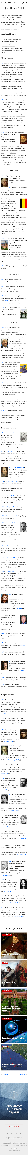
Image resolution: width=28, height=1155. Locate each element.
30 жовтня (18, 467)
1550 (10, 467)
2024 (2, 907)
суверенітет (22, 213)
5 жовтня (22, 1074)
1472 (2, 451)
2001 (2, 362)
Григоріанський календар (10, 39)
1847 (2, 507)
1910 (14, 507)
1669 (2, 730)
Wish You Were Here (7, 310)
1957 (2, 286)
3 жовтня (5, 1074)
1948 (10, 861)
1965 (2, 296)
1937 (2, 831)
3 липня (12, 903)
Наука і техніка (7, 935)
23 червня (4, 875)
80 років (19, 608)
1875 (2, 238)
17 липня (11, 810)
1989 (2, 684)
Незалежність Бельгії (9, 41)
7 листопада (10, 516)
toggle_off (26, 3)
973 (2, 433)
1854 (7, 827)
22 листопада (12, 760)
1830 (10, 187)
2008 (2, 399)
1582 (2, 132)
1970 (2, 880)
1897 (24, 838)
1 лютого (9, 523)
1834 (6, 773)
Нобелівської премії (11, 852)
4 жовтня (21, 150)
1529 (2, 100)
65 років (22, 645)
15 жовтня (13, 153)
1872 (10, 746)
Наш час (14, 322)
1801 (17, 760)
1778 (15, 481)
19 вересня (17, 917)
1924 (2, 571)
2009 (2, 410)
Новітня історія (14, 274)
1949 (2, 615)
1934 (2, 815)
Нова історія (14, 170)
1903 (2, 546)
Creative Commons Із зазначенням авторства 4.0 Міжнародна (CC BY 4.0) (14, 1144)
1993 (2, 327)
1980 (2, 677)
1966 (13, 523)
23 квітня (20, 854)
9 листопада (10, 481)
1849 (16, 810)
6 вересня (20, 838)
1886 (8, 875)
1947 (2, 845)
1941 (2, 279)
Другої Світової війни (15, 279)
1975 (2, 307)
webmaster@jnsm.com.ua (14, 1150)
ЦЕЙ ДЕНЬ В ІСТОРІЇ (9, 2)
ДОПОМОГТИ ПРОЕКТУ (14, 1126)
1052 (2, 700)
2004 (2, 383)
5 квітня (8, 571)
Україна (5, 1046)
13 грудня (8, 433)
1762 (2, 176)
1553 (14, 451)
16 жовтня (9, 451)
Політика (5, 963)
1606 (11, 741)
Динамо (3, 912)
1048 (13, 433)
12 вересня (9, 495)
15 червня (9, 557)
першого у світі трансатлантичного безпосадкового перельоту (17, 868)
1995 (14, 557)
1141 (24, 723)
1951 (16, 903)
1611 (22, 467)
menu (2, 3)
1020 (5, 714)
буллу (6, 300)
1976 (10, 661)
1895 (2, 516)
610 (2, 63)
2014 (2, 896)
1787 (2, 495)
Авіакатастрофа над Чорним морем (13, 50)
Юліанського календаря (14, 148)
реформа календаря (20, 132)
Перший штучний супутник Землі (13, 48)
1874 (14, 495)
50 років (21, 670)
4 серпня (3, 827)
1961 (2, 643)
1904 (2, 266)
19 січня (6, 891)
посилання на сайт (22, 1147)
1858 (24, 854)
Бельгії (17, 27)
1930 (10, 794)
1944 (15, 516)
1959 (2, 633)
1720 (2, 481)
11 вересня (9, 507)
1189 (2, 718)
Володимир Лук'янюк (14, 1138)
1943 (10, 891)
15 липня (6, 741)
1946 (14, 546)
